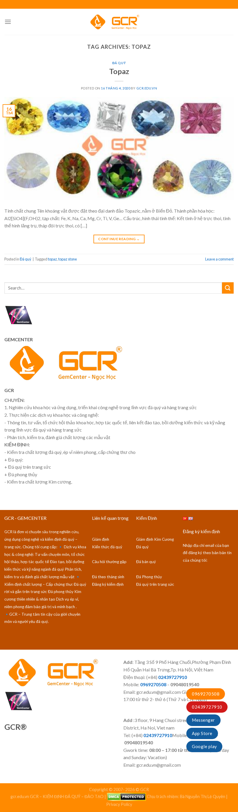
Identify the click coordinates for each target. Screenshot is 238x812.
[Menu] (7, 22)
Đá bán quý (146, 561)
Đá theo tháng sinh (108, 576)
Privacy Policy (119, 804)
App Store (202, 733)
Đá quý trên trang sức (155, 584)
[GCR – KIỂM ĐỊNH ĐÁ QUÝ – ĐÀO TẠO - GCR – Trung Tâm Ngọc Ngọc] (119, 22)
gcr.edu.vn (146, 88)
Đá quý (119, 63)
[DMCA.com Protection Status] (126, 796)
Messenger (203, 720)
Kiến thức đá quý (107, 547)
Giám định (100, 539)
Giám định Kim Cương (155, 539)
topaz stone (67, 259)
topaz (52, 259)
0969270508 (205, 693)
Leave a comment (219, 259)
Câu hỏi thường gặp (109, 561)
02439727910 (207, 706)
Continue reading (119, 239)
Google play (204, 746)
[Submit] (228, 288)
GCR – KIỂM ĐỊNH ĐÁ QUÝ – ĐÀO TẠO (67, 796)
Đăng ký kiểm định (108, 584)
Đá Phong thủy (149, 576)
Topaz (119, 71)
